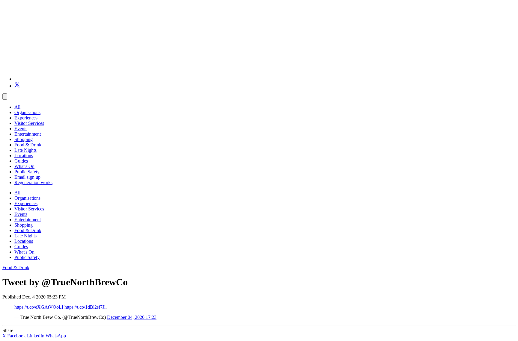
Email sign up (27, 177)
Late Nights (25, 150)
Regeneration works (33, 182)
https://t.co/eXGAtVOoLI (38, 307)
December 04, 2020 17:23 (131, 317)
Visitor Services (29, 123)
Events (20, 128)
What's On (24, 166)
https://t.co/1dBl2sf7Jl (85, 307)
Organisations (27, 112)
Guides (21, 160)
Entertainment (27, 134)
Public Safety (27, 171)
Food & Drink (27, 144)
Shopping (23, 139)
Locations (23, 155)
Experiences (25, 117)
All (17, 107)
